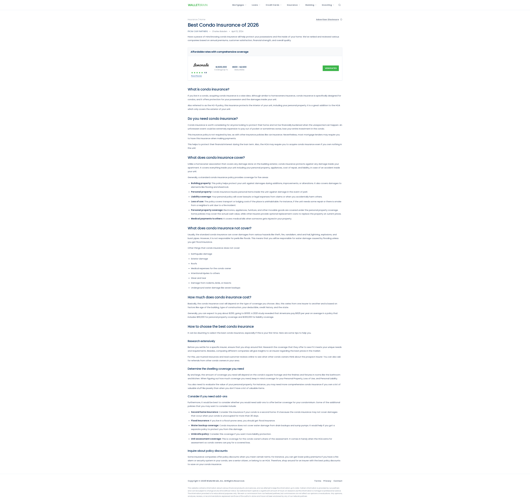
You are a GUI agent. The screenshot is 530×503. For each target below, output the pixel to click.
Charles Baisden (219, 31)
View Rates (331, 68)
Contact (337, 481)
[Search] (339, 5)
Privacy (327, 481)
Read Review (196, 76)
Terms (317, 481)
